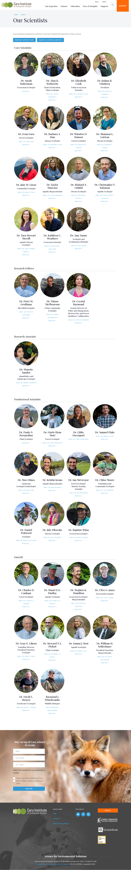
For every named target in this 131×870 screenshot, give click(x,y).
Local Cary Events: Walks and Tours (29, 778)
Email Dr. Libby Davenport (79, 439)
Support (104, 6)
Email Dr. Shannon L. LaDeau (105, 146)
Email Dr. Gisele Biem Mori (52, 443)
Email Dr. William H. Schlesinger (104, 658)
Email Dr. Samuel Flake (105, 436)
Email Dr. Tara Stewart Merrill (26, 250)
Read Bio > (26, 91)
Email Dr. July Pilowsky (52, 537)
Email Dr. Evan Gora (26, 141)
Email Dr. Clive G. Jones (105, 597)
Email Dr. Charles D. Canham (26, 602)
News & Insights (90, 6)
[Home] (16, 8)
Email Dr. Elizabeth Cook (78, 94)
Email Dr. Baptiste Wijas (79, 537)
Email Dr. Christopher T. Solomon (105, 196)
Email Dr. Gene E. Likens (26, 656)
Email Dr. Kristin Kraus (52, 487)
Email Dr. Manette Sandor (26, 383)
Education (75, 6)
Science (64, 6)
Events (104, 2)
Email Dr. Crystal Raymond (78, 320)
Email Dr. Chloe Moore (105, 490)
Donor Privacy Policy (61, 824)
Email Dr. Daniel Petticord (26, 540)
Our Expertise (51, 6)
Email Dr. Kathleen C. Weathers (52, 247)
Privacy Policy (41, 864)
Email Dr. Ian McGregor (79, 493)
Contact (56, 819)
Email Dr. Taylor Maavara (52, 195)
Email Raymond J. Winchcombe (52, 709)
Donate (123, 6)
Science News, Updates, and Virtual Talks (29, 782)
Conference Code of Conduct (57, 864)
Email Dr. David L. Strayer (26, 707)
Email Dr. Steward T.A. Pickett (52, 655)
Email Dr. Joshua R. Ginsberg (105, 92)
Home (16, 14)
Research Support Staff (24, 40)
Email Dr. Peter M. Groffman (26, 313)
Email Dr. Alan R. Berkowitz (52, 95)
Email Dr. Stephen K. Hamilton (78, 604)
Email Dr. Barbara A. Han (52, 144)
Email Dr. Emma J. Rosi (78, 651)
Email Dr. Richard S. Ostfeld (78, 196)
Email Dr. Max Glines (26, 490)
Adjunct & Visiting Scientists (50, 40)
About (97, 2)
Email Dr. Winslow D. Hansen (79, 146)
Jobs (54, 814)
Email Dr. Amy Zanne (78, 245)
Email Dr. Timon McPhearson (52, 316)
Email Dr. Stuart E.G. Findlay (52, 602)
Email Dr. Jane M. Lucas (26, 192)
